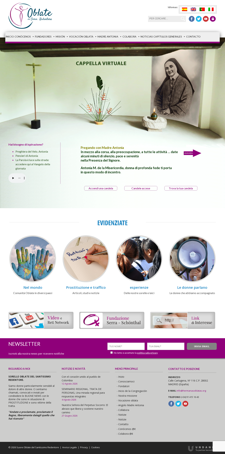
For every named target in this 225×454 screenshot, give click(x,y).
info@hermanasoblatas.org (191, 390)
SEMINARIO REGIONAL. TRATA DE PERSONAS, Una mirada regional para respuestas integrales (83, 392)
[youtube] (206, 19)
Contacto (193, 36)
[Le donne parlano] (192, 281)
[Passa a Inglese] (193, 9)
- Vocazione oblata (127, 400)
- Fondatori (123, 386)
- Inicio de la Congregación (132, 391)
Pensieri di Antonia (26, 155)
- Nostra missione (127, 395)
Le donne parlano (192, 287)
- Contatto (122, 424)
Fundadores (43, 36)
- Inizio (120, 376)
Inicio (10, 36)
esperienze (139, 287)
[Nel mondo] (32, 281)
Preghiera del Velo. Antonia (31, 151)
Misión (60, 36)
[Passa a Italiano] (211, 9)
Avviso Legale (69, 447)
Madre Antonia (108, 36)
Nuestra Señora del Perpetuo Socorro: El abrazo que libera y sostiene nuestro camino (85, 408)
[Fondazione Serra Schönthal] (111, 327)
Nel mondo (32, 287)
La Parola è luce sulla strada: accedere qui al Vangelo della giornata (32, 164)
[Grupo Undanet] (202, 450)
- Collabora (123, 410)
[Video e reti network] (40, 327)
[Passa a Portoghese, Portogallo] (202, 9)
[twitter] (199, 19)
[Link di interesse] (182, 327)
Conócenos (23, 36)
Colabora (129, 36)
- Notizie (121, 414)
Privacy (84, 447)
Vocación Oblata (81, 36)
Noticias (147, 36)
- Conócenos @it (126, 429)
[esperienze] (139, 281)
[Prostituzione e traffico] (86, 281)
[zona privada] (213, 19)
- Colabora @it (125, 433)
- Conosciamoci (125, 381)
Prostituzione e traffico (86, 287)
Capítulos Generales (167, 36)
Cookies (95, 447)
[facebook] (192, 19)
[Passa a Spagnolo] (184, 9)
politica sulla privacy (147, 352)
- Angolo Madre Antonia (130, 405)
